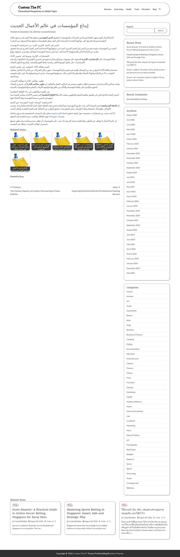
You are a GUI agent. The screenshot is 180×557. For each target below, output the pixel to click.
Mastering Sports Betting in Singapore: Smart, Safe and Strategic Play (85, 513)
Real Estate (131, 449)
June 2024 (131, 239)
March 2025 (132, 196)
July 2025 (131, 177)
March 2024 (132, 254)
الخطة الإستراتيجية (59, 113)
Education (146, 9)
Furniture (131, 382)
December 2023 (133, 268)
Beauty (129, 315)
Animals (130, 296)
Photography (132, 445)
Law (128, 416)
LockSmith (131, 421)
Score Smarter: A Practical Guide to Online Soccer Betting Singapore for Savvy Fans (34, 513)
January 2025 (132, 206)
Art (128, 301)
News (129, 430)
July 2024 (131, 234)
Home (129, 406)
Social (129, 464)
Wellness (130, 488)
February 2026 (133, 144)
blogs (129, 325)
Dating (129, 344)
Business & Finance (134, 335)
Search (130, 26)
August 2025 (132, 172)
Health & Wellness (134, 402)
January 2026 (132, 148)
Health (129, 9)
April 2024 (131, 249)
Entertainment (132, 358)
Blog (154, 9)
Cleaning (130, 339)
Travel (136, 9)
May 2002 (131, 273)
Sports (129, 469)
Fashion (130, 363)
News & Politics (133, 435)
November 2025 (133, 158)
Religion (130, 454)
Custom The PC (29, 7)
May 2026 (131, 129)
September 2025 (133, 168)
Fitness (129, 373)
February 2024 (133, 258)
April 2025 (131, 191)
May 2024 (131, 244)
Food (129, 378)
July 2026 (131, 120)
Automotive (131, 311)
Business (107, 9)
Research (130, 459)
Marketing (131, 425)
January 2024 (132, 263)
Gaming (130, 387)
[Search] (160, 9)
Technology (118, 9)
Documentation (133, 349)
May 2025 (131, 187)
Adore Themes (116, 553)
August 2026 (132, 115)
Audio (129, 306)
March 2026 (132, 139)
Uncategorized (132, 483)
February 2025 (133, 201)
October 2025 (132, 163)
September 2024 (133, 225)
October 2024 (132, 220)
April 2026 (131, 134)
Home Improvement (135, 411)
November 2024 (133, 215)
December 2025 (133, 153)
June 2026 (131, 124)
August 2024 (132, 230)
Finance (130, 368)
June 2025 (131, 182)
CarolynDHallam (48, 31)
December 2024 (133, 211)
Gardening (131, 392)
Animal (130, 291)
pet (128, 440)
